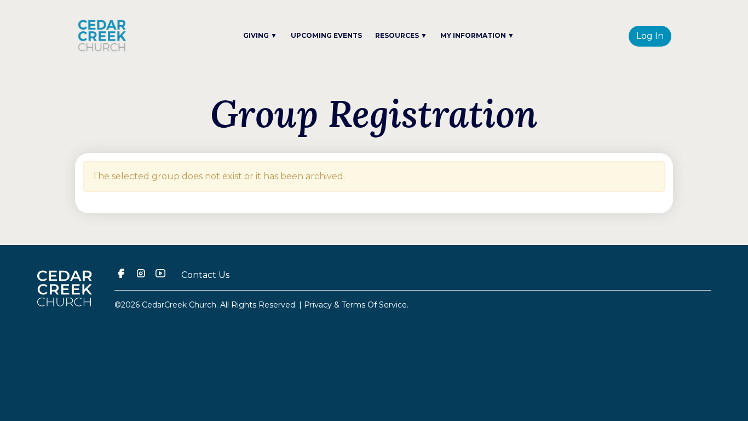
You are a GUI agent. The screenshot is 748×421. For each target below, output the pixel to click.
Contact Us (205, 275)
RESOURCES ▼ (401, 35)
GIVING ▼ (260, 35)
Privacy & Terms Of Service (355, 305)
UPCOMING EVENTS (326, 35)
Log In (650, 36)
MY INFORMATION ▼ (477, 35)
